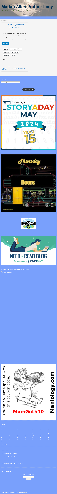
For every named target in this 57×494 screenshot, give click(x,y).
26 (25, 439)
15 (48, 435)
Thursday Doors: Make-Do (9, 456)
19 (25, 437)
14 (40, 435)
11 (17, 435)
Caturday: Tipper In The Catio (10, 453)
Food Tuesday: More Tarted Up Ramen (12, 460)
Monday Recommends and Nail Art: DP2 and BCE (15, 463)
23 (1, 439)
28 (40, 439)
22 (48, 437)
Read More (5, 43)
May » (5, 444)
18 (17, 437)
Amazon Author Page (28, 89)
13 (33, 435)
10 (9, 435)
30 (1, 441)
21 (40, 437)
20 (33, 437)
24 (9, 439)
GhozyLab (25, 492)
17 (9, 437)
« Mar (2, 444)
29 (48, 439)
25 (17, 439)
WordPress (16, 492)
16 (1, 437)
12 (25, 435)
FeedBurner (31, 481)
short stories (21, 68)
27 (33, 439)
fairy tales (14, 68)
